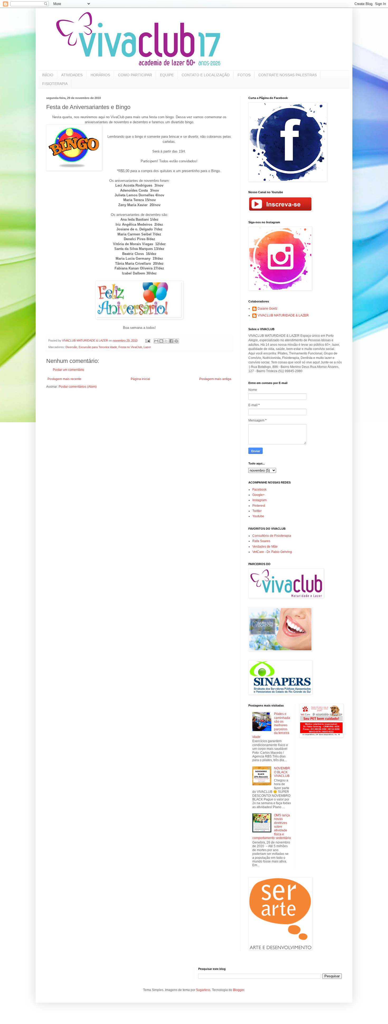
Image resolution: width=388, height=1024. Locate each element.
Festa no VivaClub (130, 347)
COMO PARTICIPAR (135, 75)
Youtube (258, 516)
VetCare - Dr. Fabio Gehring (272, 552)
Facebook (259, 489)
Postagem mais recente (64, 379)
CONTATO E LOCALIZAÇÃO (206, 75)
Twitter (257, 511)
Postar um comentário (68, 370)
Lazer (147, 347)
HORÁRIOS (100, 75)
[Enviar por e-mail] (156, 341)
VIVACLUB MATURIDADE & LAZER (283, 315)
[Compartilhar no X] (166, 341)
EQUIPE (167, 75)
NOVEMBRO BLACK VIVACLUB (282, 772)
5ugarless (203, 990)
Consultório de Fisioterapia (271, 536)
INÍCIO (47, 75)
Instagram (259, 500)
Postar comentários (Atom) (78, 386)
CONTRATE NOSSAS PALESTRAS (287, 75)
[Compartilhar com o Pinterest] (176, 341)
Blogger (238, 990)
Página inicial (140, 379)
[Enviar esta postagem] (147, 340)
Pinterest (258, 506)
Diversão (71, 347)
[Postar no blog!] (161, 341)
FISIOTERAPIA (55, 84)
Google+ (258, 495)
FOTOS (244, 75)
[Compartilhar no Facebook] (171, 341)
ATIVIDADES (72, 75)
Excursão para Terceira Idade (98, 347)
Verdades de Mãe (265, 546)
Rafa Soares (261, 541)
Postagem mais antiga (215, 379)
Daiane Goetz (267, 308)
